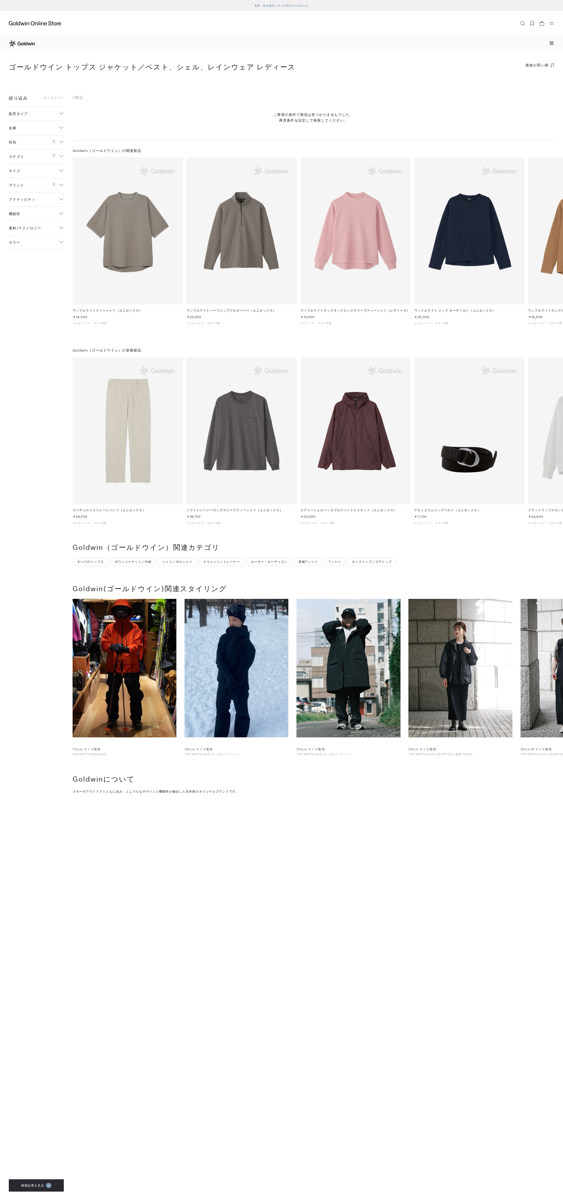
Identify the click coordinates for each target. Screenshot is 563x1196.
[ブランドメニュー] (551, 43)
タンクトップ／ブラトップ (372, 562)
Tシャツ (335, 562)
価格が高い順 (537, 65)
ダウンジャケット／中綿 (133, 562)
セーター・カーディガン (269, 562)
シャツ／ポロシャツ (177, 562)
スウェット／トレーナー (221, 562)
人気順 (521, 82)
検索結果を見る (35, 1185)
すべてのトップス (90, 562)
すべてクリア (54, 97)
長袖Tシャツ (308, 562)
